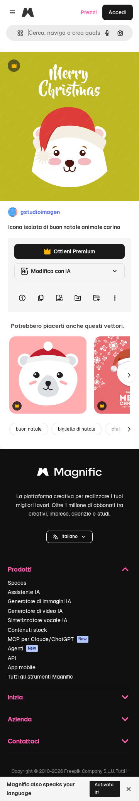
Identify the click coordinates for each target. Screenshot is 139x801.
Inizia (15, 697)
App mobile (22, 667)
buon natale (29, 429)
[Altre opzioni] (114, 298)
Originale (51, 66)
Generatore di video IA (35, 611)
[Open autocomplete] (17, 33)
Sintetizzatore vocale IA (37, 620)
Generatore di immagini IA (39, 601)
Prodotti (20, 569)
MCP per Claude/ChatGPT (47, 639)
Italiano (69, 536)
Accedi (117, 12)
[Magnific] (69, 474)
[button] (69, 537)
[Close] (128, 789)
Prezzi (89, 12)
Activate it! (104, 788)
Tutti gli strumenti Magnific (40, 676)
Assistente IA (24, 592)
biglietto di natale (76, 429)
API (12, 658)
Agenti (22, 648)
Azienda (20, 719)
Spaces (17, 582)
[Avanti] (129, 375)
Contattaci (23, 741)
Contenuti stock (27, 629)
